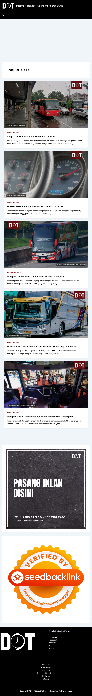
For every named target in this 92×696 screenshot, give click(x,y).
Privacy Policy (46, 670)
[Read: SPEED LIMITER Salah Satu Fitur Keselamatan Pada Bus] (46, 174)
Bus (17, 132)
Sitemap (46, 679)
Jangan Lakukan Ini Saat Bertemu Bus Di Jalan (31, 136)
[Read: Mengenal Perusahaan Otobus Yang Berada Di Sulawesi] (46, 245)
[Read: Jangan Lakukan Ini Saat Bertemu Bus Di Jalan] (46, 104)
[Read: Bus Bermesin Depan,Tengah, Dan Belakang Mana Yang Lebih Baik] (46, 314)
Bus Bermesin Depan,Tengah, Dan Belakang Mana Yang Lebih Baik (41, 346)
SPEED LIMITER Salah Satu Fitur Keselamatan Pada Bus (36, 206)
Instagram (53, 637)
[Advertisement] (46, 37)
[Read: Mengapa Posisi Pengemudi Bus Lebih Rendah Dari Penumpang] (46, 385)
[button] (3, 15)
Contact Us (46, 667)
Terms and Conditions (46, 673)
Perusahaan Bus (16, 272)
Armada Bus (11, 132)
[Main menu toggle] (87, 5)
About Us (46, 664)
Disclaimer (46, 676)
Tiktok (51, 649)
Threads (52, 643)
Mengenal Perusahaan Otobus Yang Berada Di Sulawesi (36, 276)
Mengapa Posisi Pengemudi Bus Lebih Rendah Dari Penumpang (40, 416)
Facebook (53, 640)
